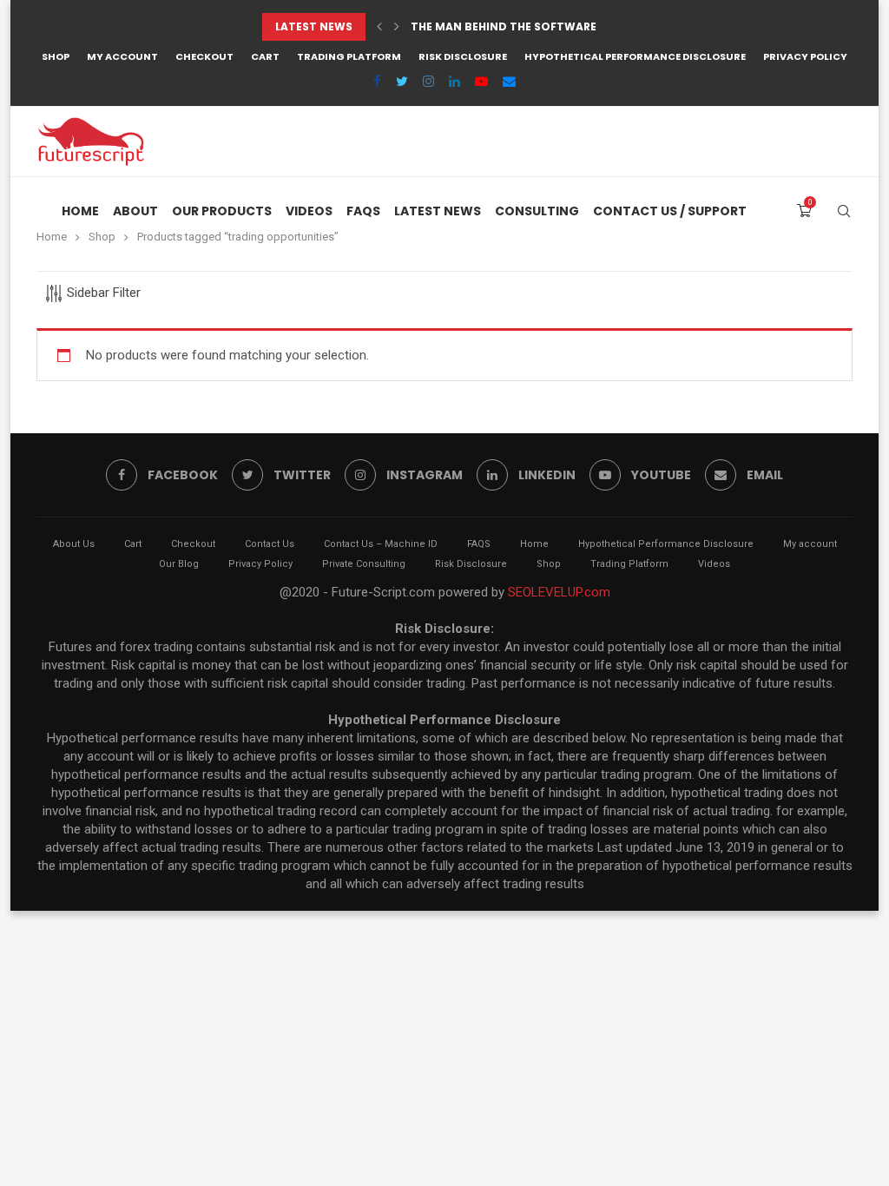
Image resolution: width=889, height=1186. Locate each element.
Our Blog (179, 564)
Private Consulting (363, 564)
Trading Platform (349, 56)
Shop (55, 56)
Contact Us (269, 544)
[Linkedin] (454, 81)
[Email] (509, 81)
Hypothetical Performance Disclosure (635, 56)
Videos (309, 211)
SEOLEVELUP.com (559, 592)
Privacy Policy (805, 56)
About (135, 211)
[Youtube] (481, 81)
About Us (74, 544)
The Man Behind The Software (503, 26)
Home (80, 211)
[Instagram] (428, 81)
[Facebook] (377, 81)
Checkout (204, 56)
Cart (265, 56)
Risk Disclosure (462, 56)
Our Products (222, 211)
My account (122, 56)
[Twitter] (402, 81)
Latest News (437, 211)
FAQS (363, 211)
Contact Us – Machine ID (381, 544)
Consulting (537, 211)
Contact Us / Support (670, 211)
